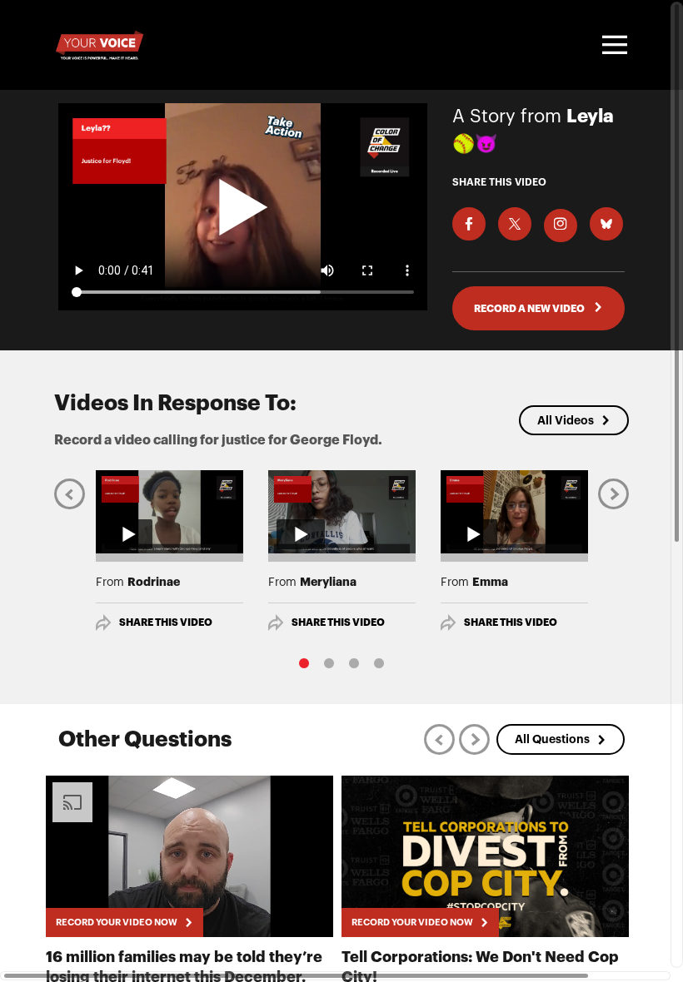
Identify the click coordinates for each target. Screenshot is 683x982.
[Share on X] (514, 224)
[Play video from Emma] (514, 511)
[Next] (613, 494)
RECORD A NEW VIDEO (530, 309)
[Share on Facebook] (469, 224)
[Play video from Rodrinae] (169, 511)
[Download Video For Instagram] (560, 225)
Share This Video (165, 622)
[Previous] (69, 494)
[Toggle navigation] (612, 45)
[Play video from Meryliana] (342, 511)
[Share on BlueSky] (606, 224)
